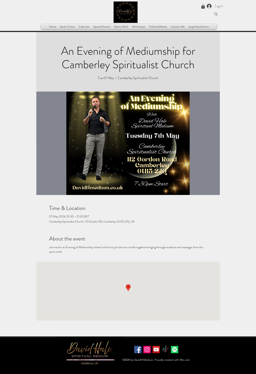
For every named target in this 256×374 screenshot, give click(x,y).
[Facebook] (137, 349)
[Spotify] (174, 349)
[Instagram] (147, 349)
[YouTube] (156, 349)
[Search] (216, 14)
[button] (203, 6)
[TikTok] (165, 349)
